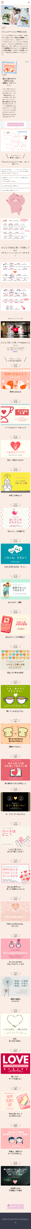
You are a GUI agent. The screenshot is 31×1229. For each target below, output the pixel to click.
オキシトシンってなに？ (15, 124)
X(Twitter (15, 351)
